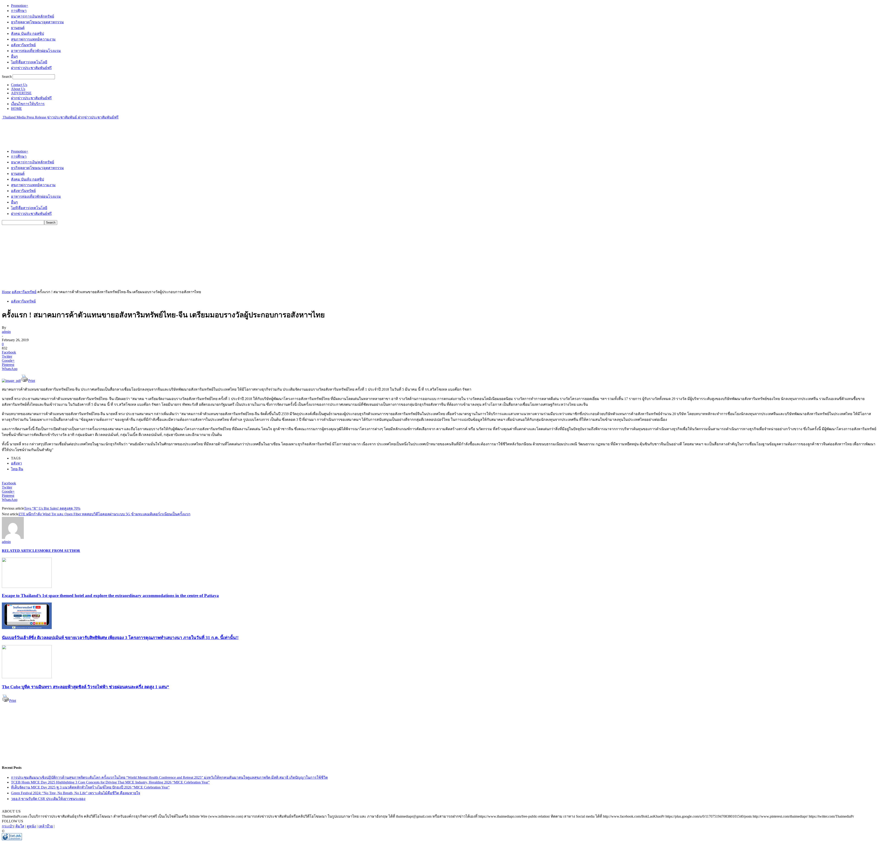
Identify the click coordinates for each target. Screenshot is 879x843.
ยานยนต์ (17, 28)
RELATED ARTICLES (21, 551)
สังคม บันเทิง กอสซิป (27, 33)
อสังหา (16, 463)
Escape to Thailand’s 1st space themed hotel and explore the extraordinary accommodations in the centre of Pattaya (110, 595)
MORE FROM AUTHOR (60, 551)
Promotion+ (19, 6)
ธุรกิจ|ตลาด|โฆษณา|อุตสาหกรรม (37, 22)
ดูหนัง (31, 826)
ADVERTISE (21, 93)
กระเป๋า (8, 826)
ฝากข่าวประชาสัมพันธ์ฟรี (31, 68)
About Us (18, 89)
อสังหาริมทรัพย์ (23, 45)
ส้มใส (19, 826)
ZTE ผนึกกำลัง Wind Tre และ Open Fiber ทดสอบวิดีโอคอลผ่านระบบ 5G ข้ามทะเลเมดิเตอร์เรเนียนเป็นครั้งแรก (104, 514)
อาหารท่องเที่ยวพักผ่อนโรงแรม (36, 51)
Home (6, 292)
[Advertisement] (85, 130)
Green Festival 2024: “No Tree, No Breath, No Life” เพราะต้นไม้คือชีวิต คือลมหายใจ (75, 793)
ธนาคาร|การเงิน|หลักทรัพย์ (32, 16)
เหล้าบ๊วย (45, 826)
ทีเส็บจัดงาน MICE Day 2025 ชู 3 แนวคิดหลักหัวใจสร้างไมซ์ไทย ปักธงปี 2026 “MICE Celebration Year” (90, 787)
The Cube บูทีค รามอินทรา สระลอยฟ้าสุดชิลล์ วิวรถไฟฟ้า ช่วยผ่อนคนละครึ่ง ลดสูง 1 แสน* (85, 686)
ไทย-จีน (17, 469)
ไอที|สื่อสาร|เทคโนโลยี (29, 62)
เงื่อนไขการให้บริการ (28, 104)
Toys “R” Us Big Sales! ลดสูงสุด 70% (52, 508)
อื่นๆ (14, 56)
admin (6, 332)
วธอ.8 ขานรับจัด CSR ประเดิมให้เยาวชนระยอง (48, 799)
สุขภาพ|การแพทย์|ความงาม (33, 39)
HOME (16, 109)
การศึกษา (19, 11)
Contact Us (19, 85)
